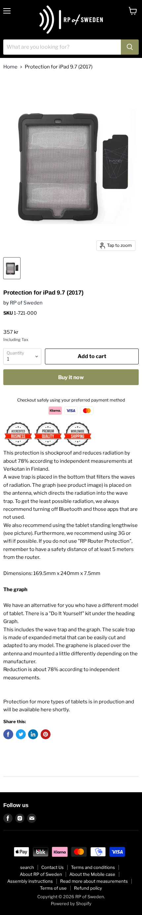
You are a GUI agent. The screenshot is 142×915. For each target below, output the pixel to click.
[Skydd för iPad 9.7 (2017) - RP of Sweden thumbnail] (12, 268)
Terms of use (53, 888)
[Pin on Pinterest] (46, 734)
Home (10, 67)
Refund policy (88, 888)
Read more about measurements (94, 881)
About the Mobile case (92, 874)
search (27, 867)
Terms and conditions (93, 867)
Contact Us (52, 867)
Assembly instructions (30, 881)
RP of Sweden (26, 303)
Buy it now (71, 377)
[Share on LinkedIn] (33, 734)
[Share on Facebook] (8, 734)
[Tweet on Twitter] (21, 734)
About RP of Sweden (41, 874)
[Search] (130, 47)
